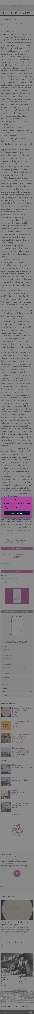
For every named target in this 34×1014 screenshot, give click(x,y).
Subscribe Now (17, 513)
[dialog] (17, 507)
